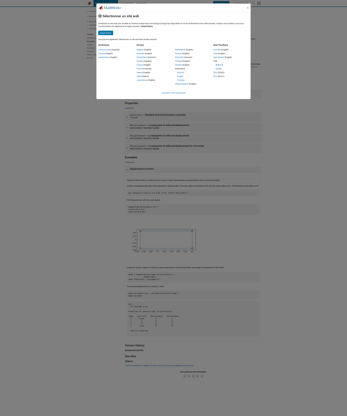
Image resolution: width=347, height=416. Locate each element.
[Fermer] (248, 8)
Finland (140, 65)
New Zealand (218, 57)
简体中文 (219, 65)
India (215, 53)
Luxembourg (142, 80)
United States (104, 57)
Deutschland (142, 57)
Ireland (139, 72)
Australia (217, 50)
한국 (215, 76)
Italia (139, 76)
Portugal (178, 61)
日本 (215, 72)
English (180, 76)
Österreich (179, 57)
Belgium (140, 50)
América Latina (104, 50)
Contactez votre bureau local (173, 93)
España (140, 61)
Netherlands (180, 50)
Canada (101, 53)
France (139, 69)
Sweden (178, 65)
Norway (178, 53)
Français (181, 80)
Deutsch (180, 72)
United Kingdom (181, 84)
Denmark (140, 53)
